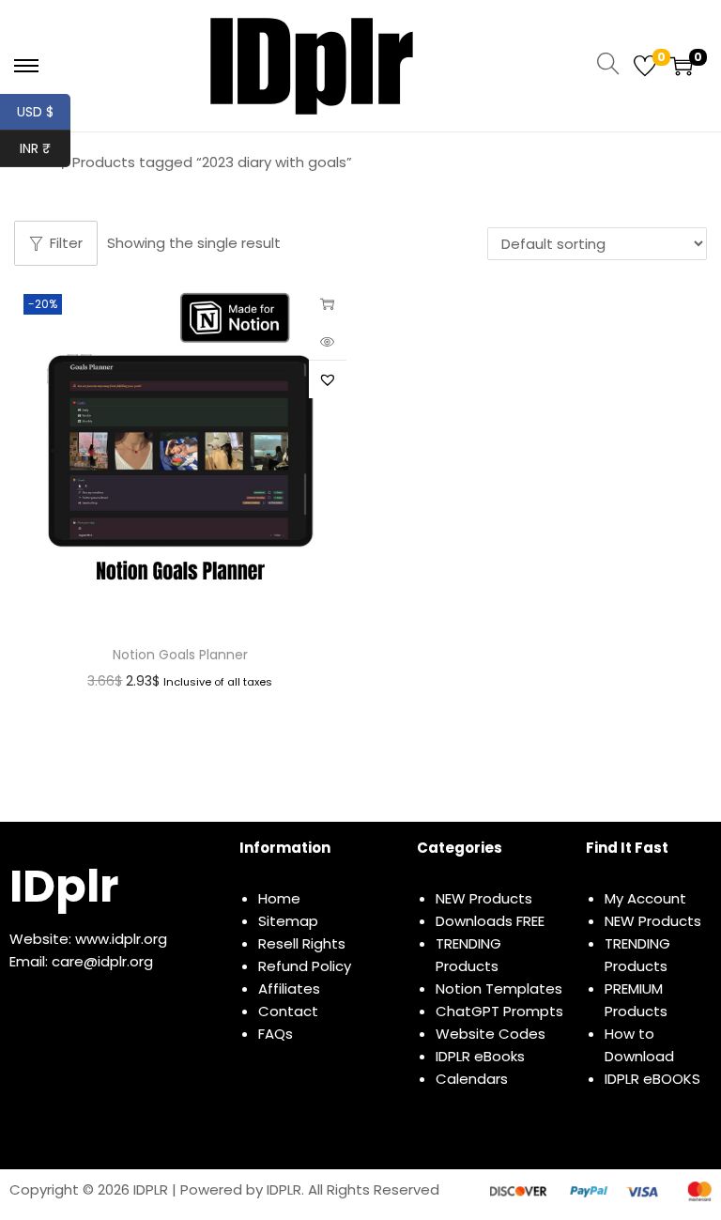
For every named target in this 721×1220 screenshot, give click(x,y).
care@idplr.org (102, 961)
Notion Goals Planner (180, 654)
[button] (327, 379)
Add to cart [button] (327, 303)
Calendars (472, 1079)
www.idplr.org (121, 939)
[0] (645, 65)
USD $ (43, 111)
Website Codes (490, 1033)
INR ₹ (45, 148)
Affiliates (289, 988)
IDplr (63, 886)
